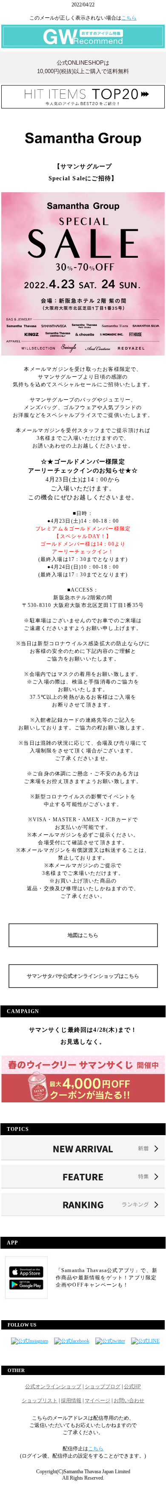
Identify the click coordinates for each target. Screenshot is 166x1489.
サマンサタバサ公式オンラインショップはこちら (83, 976)
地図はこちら (83, 935)
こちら (129, 18)
